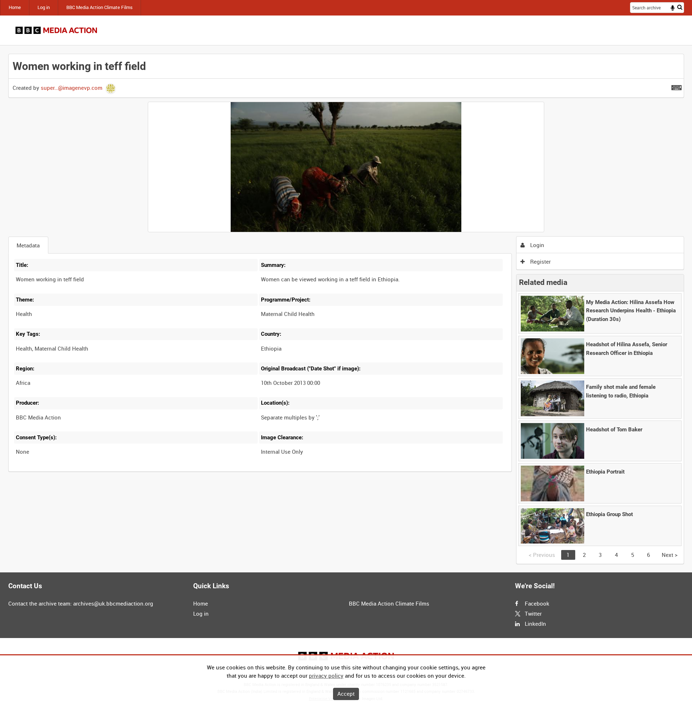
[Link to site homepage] (56, 30)
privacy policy (326, 675)
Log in (43, 7)
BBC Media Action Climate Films (99, 7)
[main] (346, 309)
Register (540, 261)
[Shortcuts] (676, 86)
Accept (346, 693)
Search (679, 7)
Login (536, 245)
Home (15, 7)
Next (670, 554)
